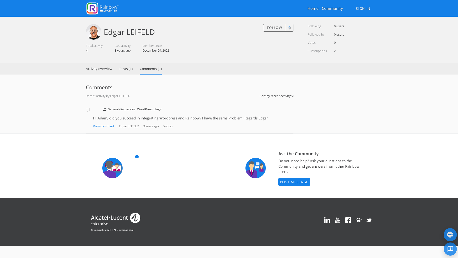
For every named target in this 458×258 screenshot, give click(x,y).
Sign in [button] (363, 8)
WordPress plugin (149, 109)
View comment (103, 126)
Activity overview (99, 68)
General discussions (121, 109)
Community (332, 8)
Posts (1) (126, 68)
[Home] (102, 7)
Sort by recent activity (275, 96)
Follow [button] (274, 27)
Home (312, 8)
